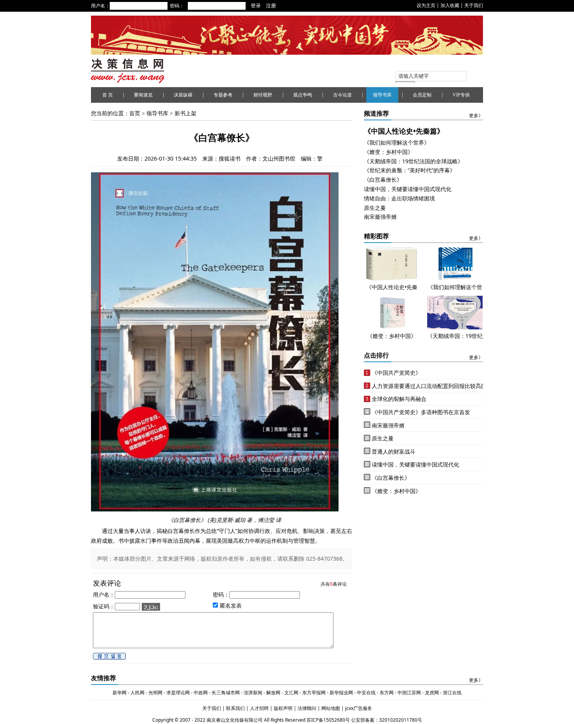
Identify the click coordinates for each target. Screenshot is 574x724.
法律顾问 (307, 708)
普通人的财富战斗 (393, 451)
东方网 (386, 692)
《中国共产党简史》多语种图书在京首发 (421, 412)
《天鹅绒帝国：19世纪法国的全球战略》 (413, 161)
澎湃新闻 (253, 692)
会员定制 (422, 95)
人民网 (137, 692)
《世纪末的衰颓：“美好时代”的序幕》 (409, 170)
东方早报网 (314, 692)
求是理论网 (178, 692)
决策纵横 (183, 95)
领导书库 (382, 95)
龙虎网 (432, 692)
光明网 (155, 692)
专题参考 (223, 95)
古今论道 (342, 95)
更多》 (476, 115)
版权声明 (284, 708)
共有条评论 (334, 584)
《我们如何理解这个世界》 (397, 142)
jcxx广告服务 (358, 708)
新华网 (119, 692)
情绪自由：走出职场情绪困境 (399, 198)
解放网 (273, 692)
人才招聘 (259, 708)
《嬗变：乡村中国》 (388, 152)
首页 (134, 113)
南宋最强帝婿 (380, 216)
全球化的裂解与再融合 (399, 398)
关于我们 (473, 5)
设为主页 (426, 5)
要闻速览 (143, 95)
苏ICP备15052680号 (328, 720)
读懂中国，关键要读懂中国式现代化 (407, 189)
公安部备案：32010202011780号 (386, 720)
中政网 (201, 692)
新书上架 (185, 113)
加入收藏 (449, 5)
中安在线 (366, 692)
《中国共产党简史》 (396, 372)
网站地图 (331, 708)
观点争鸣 (302, 95)
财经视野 (262, 95)
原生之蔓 (375, 207)
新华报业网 (341, 692)
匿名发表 (231, 605)
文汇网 (291, 692)
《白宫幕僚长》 (383, 179)
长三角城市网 (226, 692)
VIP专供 (461, 95)
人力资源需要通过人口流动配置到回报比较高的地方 (434, 386)
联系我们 (235, 708)
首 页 (107, 95)
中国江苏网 (409, 692)
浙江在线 (452, 692)
